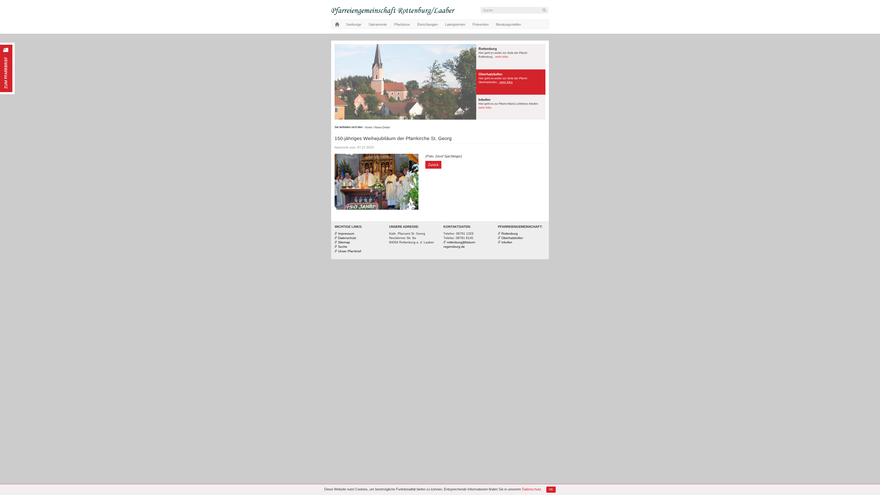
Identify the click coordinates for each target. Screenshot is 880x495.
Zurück (433, 165)
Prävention (481, 24)
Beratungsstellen (508, 24)
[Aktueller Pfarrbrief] (7, 68)
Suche (342, 246)
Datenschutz (531, 489)
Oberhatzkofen (512, 238)
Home (368, 127)
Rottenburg (509, 233)
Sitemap (344, 242)
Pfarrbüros (402, 24)
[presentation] (510, 56)
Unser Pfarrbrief (349, 251)
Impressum (346, 233)
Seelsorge (353, 24)
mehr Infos (501, 56)
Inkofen (506, 242)
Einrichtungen (427, 24)
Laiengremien (455, 24)
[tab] (510, 56)
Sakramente (377, 24)
